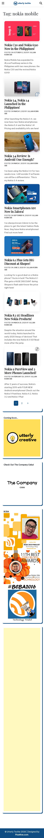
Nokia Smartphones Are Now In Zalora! (20, 209)
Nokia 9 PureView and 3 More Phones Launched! (20, 371)
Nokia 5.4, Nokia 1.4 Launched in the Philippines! (16, 103)
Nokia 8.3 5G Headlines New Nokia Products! (19, 317)
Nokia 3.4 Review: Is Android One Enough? (19, 157)
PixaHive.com (21, 834)
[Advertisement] (22, 719)
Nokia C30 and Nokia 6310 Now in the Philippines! (21, 46)
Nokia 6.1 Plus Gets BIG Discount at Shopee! (19, 261)
